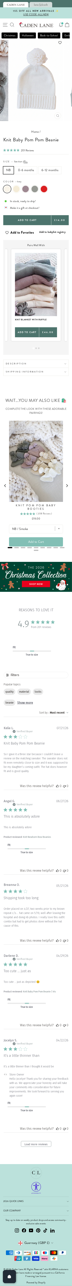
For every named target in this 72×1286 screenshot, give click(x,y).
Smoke (35, 189)
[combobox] (53, 712)
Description (16, 363)
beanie (9, 702)
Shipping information (25, 371)
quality (9, 691)
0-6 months (26, 170)
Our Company (12, 1210)
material (24, 691)
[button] (36, 42)
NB (8, 170)
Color (12, 181)
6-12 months (49, 170)
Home (35, 132)
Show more (25, 703)
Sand (16, 189)
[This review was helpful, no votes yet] (57, 786)
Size (13, 161)
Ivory (7, 189)
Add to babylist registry (52, 232)
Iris (25, 189)
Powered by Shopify (36, 1282)
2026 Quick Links (13, 1201)
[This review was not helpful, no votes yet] (64, 786)
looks (38, 691)
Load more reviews (36, 1144)
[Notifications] (61, 25)
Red (44, 189)
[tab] (16, 4)
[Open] (9, 1276)
